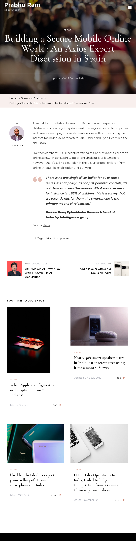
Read (54, 405)
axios (48, 238)
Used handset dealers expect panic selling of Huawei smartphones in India (32, 480)
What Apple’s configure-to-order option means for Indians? (32, 390)
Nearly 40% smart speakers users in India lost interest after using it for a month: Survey (99, 362)
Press (67, 30)
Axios (46, 225)
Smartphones (61, 238)
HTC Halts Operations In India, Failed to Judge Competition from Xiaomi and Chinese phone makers (98, 482)
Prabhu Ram (22, 4)
